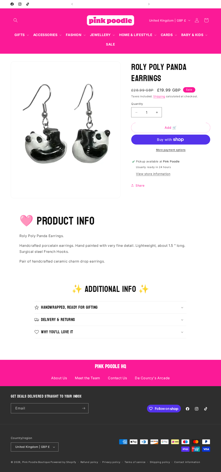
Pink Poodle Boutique (36, 462)
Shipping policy (160, 462)
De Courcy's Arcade (152, 378)
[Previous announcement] (72, 4)
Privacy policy (111, 462)
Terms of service (135, 462)
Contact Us (117, 378)
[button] (15, 20)
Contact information (187, 462)
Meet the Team (87, 378)
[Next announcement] (149, 4)
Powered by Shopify (63, 462)
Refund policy (89, 462)
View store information (153, 174)
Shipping (159, 96)
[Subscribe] (83, 408)
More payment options (171, 149)
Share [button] (140, 185)
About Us (59, 378)
